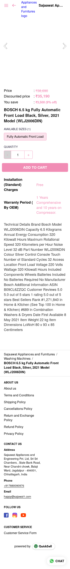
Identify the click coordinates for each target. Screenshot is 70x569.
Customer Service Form (20, 533)
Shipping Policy (15, 402)
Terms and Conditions (19, 395)
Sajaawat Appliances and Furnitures (51, 5)
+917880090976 (14, 485)
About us (10, 388)
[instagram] (15, 515)
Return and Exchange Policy (19, 417)
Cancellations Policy (18, 409)
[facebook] (6, 515)
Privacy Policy (14, 433)
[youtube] (23, 515)
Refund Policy (13, 427)
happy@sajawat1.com (17, 496)
